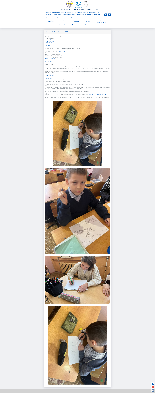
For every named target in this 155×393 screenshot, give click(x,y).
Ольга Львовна (69, 96)
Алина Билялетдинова (50, 58)
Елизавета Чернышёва (50, 39)
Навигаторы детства (101, 22)
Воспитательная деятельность (88, 20)
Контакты (85, 12)
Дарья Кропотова (49, 45)
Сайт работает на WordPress (49, 391)
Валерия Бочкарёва (49, 60)
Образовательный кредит (88, 25)
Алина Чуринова (48, 47)
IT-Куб (102, 12)
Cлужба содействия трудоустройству (51, 20)
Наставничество (50, 24)
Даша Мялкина (48, 42)
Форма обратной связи (94, 12)
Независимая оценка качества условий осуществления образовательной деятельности (81, 14)
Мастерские (48, 14)
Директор (72, 17)
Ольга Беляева (62, 51)
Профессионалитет (50, 17)
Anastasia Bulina (48, 61)
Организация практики (64, 20)
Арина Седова (48, 44)
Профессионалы (101, 20)
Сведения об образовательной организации (55, 12)
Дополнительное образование (76, 20)
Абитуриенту (70, 12)
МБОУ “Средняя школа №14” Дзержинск (98, 94)
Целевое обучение (58, 14)
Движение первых (75, 24)
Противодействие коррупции (63, 25)
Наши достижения (78, 12)
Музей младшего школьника (63, 17)
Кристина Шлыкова (49, 41)
